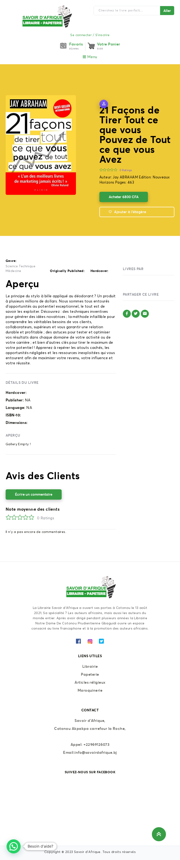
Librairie (90, 666)
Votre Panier (108, 44)
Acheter (124, 197)
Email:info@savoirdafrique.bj (90, 752)
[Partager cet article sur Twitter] (136, 314)
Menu (91, 57)
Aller (167, 10)
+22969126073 (96, 744)
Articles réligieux (90, 682)
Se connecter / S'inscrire (90, 35)
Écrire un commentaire (33, 494)
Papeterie (90, 674)
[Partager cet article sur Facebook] (127, 314)
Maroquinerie (90, 690)
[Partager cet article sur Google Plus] (145, 314)
